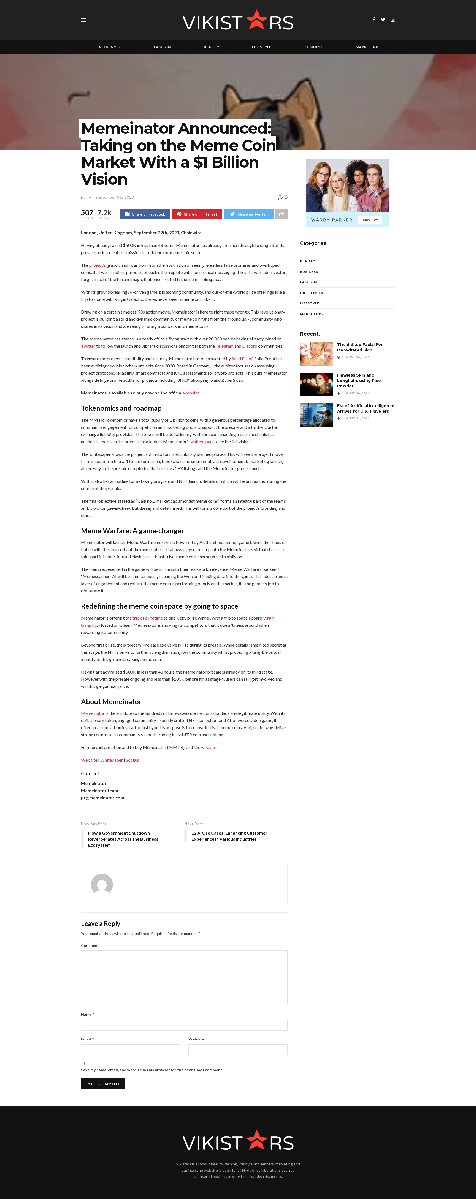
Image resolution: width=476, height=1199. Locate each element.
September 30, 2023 (115, 197)
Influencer (109, 47)
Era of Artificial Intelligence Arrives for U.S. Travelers (365, 408)
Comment (90, 945)
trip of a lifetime (147, 617)
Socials (132, 759)
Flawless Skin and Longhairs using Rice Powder (359, 380)
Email (87, 1039)
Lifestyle (261, 47)
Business (313, 47)
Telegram (225, 345)
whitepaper (201, 441)
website (208, 747)
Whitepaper (111, 759)
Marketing (367, 47)
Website (89, 759)
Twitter (88, 345)
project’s (97, 265)
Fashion (162, 47)
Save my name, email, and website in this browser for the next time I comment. (152, 1069)
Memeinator (93, 713)
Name (88, 1014)
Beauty (211, 47)
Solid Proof (242, 358)
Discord (249, 345)
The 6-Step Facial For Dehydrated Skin (360, 347)
